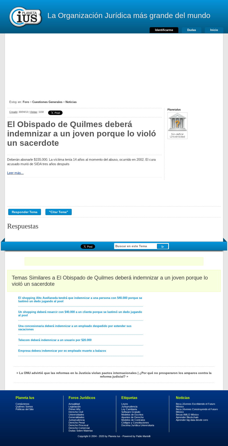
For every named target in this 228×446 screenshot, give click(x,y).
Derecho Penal (77, 422)
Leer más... (15, 173)
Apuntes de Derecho (132, 417)
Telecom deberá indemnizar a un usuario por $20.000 (55, 340)
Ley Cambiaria (129, 409)
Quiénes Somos (24, 406)
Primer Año (74, 409)
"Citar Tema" (58, 212)
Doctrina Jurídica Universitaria (137, 425)
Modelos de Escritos (132, 414)
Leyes (124, 404)
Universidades (76, 414)
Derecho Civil (76, 412)
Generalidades (76, 417)
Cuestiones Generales (47, 102)
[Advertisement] (114, 64)
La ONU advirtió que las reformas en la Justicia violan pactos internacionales (78, 373)
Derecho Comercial (79, 428)
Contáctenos (22, 404)
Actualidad (74, 404)
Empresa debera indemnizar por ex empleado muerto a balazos (62, 350)
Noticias (71, 102)
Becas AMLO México (187, 414)
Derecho (25, 16)
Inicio (214, 30)
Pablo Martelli (143, 436)
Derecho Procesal (78, 425)
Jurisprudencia (77, 420)
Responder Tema (24, 212)
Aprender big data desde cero (192, 420)
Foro (26, 102)
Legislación (75, 406)
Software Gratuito (130, 412)
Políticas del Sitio (25, 409)
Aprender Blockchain (187, 417)
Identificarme (164, 30)
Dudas (191, 30)
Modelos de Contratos (133, 420)
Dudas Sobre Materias (81, 430)
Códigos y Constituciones (135, 422)
